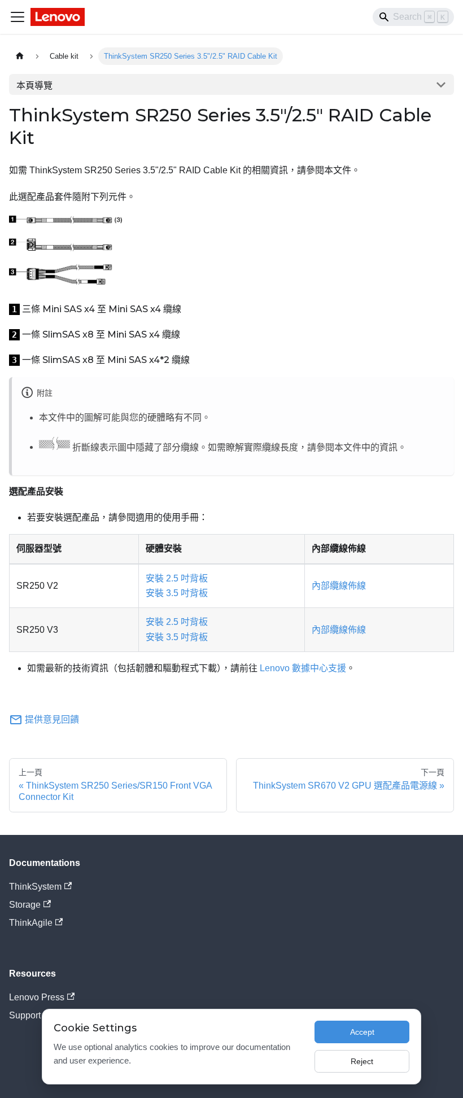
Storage (25, 904)
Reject (362, 1061)
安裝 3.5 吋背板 (177, 593)
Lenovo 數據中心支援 (303, 668)
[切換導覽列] (17, 16)
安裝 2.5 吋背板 (177, 578)
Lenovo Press (36, 997)
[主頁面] (19, 56)
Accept (362, 1031)
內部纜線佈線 (339, 585)
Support (25, 1015)
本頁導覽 (34, 85)
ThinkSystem (35, 886)
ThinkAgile (31, 923)
